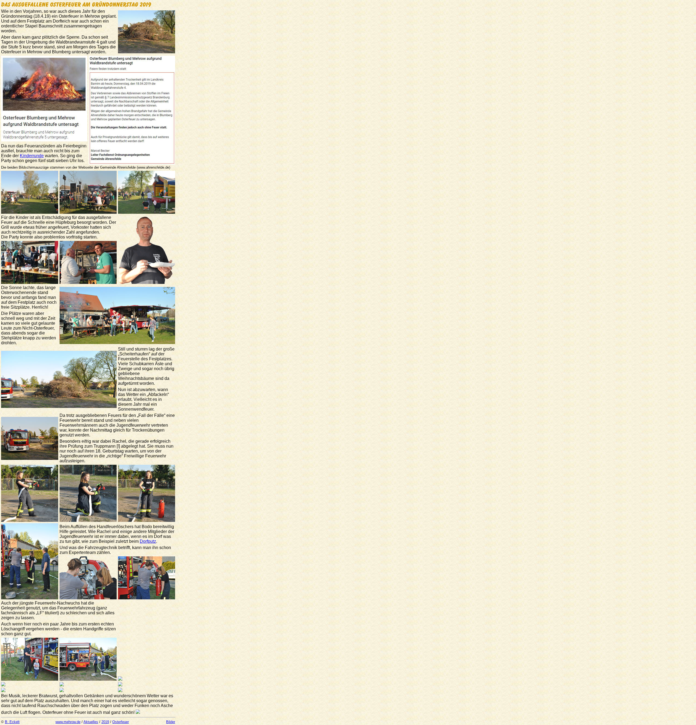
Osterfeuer (120, 722)
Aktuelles (90, 722)
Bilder (170, 722)
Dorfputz (148, 541)
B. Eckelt (12, 722)
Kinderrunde (32, 155)
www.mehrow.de (67, 722)
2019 (105, 722)
